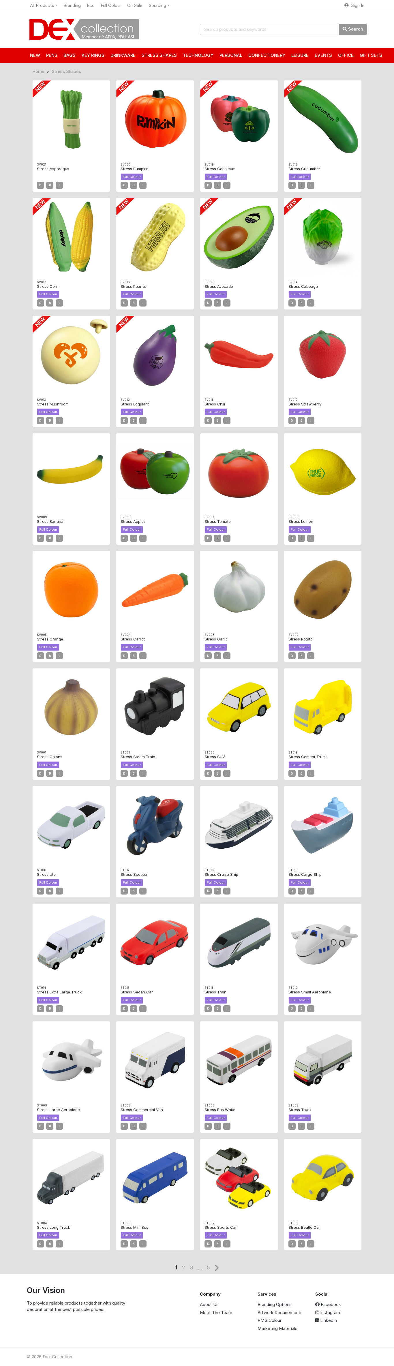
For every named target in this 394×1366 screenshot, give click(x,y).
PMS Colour (270, 1320)
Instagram (329, 1312)
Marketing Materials (277, 1328)
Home (38, 71)
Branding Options (275, 1304)
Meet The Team (216, 1312)
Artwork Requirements (280, 1312)
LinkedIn (328, 1320)
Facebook (330, 1304)
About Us (209, 1304)
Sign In (356, 5)
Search (355, 29)
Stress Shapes (66, 71)
